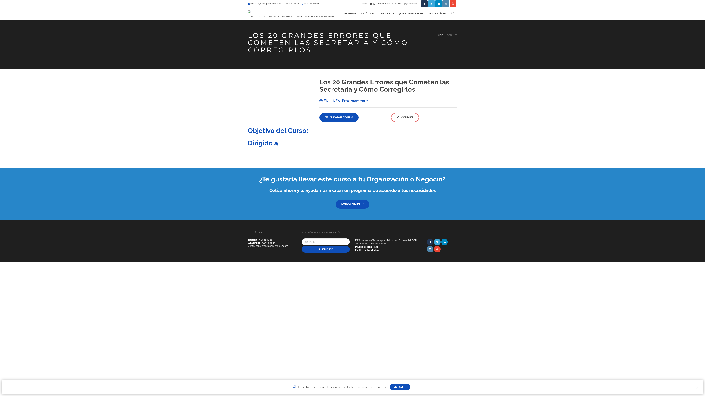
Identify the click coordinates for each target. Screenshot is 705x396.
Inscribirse (406, 117)
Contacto (396, 3)
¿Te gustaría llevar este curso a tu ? (352, 179)
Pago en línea (437, 13)
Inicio (364, 3)
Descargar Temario (341, 117)
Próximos (350, 13)
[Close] (697, 387)
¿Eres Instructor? (411, 13)
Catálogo (367, 13)
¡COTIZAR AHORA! (350, 204)
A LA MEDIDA (386, 13)
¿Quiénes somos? (381, 3)
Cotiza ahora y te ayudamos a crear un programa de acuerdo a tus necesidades (352, 190)
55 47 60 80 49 (311, 3)
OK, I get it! (400, 387)
